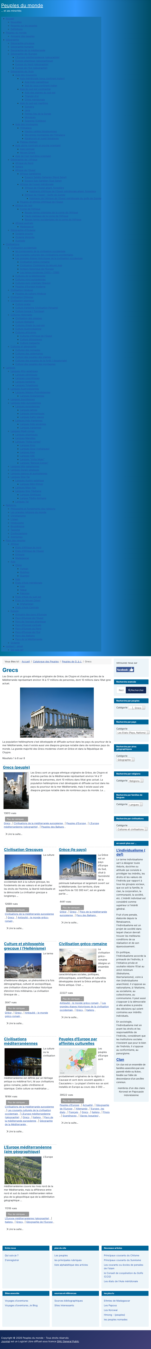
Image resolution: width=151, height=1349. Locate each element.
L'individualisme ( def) (130, 852)
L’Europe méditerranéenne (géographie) (27, 1218)
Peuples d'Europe (76, 823)
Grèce (63, 911)
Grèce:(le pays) (73, 849)
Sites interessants (64, 1305)
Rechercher (137, 690)
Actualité (88, 1105)
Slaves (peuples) (89, 1115)
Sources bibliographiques (68, 1300)
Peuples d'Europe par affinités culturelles (78, 1041)
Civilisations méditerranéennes (21, 1041)
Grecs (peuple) (16, 767)
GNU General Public (68, 1341)
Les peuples (61, 1255)
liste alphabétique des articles (71, 1264)
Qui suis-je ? (11, 1255)
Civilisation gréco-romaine (83, 944)
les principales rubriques (68, 1260)
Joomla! (5, 1341)
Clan (120, 1059)
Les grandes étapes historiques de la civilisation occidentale (84, 1006)
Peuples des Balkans (52, 826)
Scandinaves (70, 1115)
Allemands (81, 1108)
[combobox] (121, 690)
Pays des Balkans (86, 915)
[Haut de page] (146, 1343)
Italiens (90, 1010)
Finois (106, 1112)
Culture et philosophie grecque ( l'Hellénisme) (25, 946)
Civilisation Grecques (23, 849)
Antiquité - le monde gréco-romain (79, 1003)
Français (73, 1112)
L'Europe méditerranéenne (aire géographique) (28, 1149)
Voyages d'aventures (16, 1300)
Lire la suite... (14, 834)
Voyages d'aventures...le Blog (21, 1305)
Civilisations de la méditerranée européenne (38, 823)
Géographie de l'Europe (39, 1221)
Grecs (7, 823)
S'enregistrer (12, 1260)
